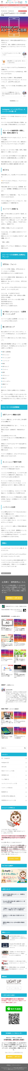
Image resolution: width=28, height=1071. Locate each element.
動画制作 (5, 792)
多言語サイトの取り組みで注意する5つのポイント (17, 962)
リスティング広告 (7, 787)
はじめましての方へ (14, 858)
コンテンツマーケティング (9, 783)
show (17, 100)
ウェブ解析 (5, 779)
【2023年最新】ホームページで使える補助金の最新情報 (14, 5)
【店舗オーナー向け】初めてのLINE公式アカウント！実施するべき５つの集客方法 (13, 954)
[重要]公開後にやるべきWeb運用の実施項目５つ (17, 968)
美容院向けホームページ (9, 800)
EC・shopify (6, 758)
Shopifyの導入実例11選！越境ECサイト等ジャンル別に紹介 (17, 945)
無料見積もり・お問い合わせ (14, 598)
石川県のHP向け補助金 (8, 796)
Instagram (5, 762)
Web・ (14, 1052)
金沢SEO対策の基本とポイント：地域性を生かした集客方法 (17, 938)
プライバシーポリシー (16, 1065)
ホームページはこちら (14, 988)
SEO (4, 766)
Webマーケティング (6, 573)
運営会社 (9, 1065)
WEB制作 (5, 775)
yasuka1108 (9, 689)
